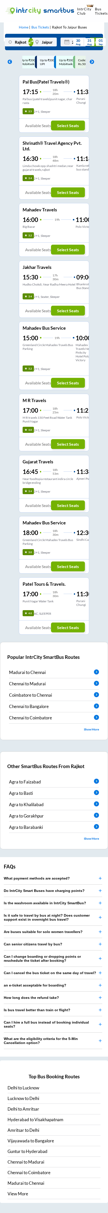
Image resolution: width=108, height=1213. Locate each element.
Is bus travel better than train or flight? (37, 1010)
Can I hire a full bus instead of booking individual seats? (46, 1024)
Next (90, 62)
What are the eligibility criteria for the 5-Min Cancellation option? (41, 1041)
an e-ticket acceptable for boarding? (35, 985)
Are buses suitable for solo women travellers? (43, 932)
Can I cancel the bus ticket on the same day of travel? (50, 973)
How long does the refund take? (31, 998)
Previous (8, 62)
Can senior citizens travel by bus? (33, 944)
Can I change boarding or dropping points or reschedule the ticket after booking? (42, 958)
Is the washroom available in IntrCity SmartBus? (45, 903)
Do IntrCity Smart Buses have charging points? (44, 891)
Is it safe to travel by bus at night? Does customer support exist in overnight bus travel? (47, 917)
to (23, 1087)
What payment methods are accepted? (37, 878)
